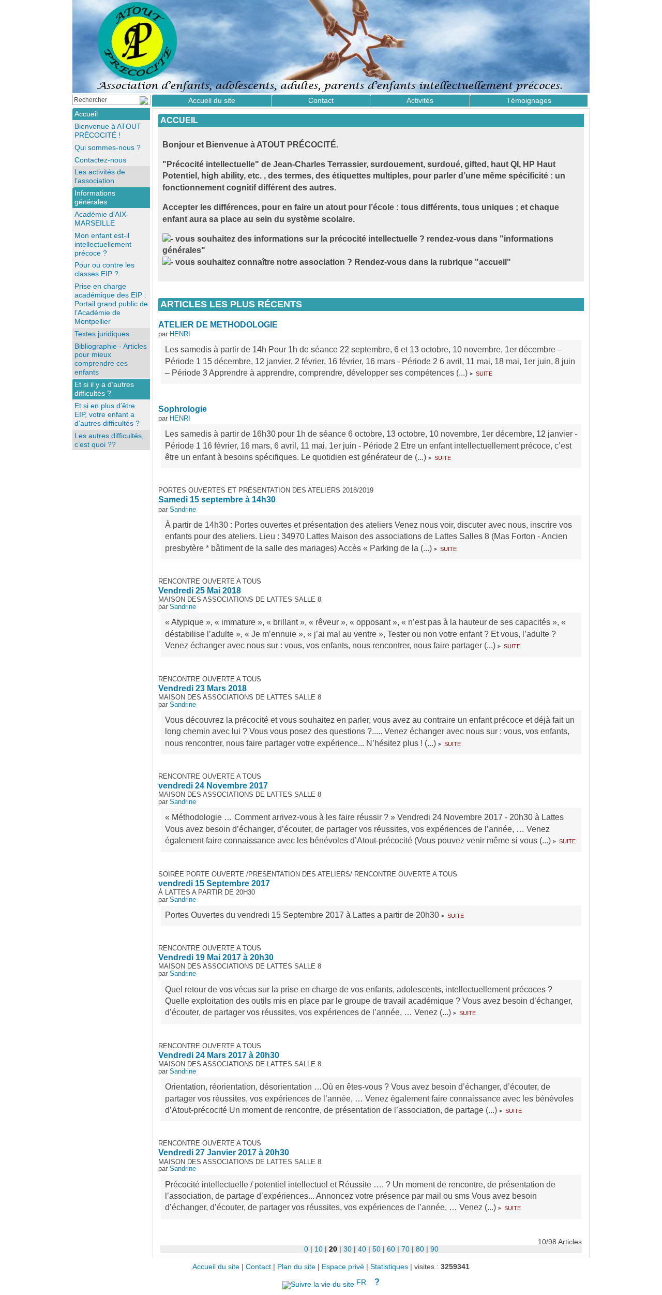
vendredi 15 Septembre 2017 (214, 883)
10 (318, 1249)
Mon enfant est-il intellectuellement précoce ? (102, 244)
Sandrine (183, 509)
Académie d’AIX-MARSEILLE (101, 218)
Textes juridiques (101, 334)
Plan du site (296, 1267)
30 (347, 1249)
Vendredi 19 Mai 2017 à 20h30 (216, 957)
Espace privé (343, 1267)
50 (376, 1249)
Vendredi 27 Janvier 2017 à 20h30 (223, 1152)
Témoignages (528, 100)
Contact (321, 100)
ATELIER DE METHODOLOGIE (218, 324)
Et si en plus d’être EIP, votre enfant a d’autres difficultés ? (107, 414)
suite (484, 372)
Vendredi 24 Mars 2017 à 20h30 (218, 1055)
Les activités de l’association (99, 176)
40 (362, 1249)
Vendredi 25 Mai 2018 (199, 590)
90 (434, 1249)
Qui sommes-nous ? (107, 147)
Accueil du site (211, 100)
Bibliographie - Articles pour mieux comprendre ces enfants (110, 359)
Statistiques (389, 1267)
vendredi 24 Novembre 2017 (213, 785)
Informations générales (94, 197)
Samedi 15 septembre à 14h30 (217, 499)
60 (391, 1249)
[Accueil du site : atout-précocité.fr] (331, 46)
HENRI (180, 334)
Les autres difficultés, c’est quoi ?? (109, 440)
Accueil (179, 120)
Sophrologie (182, 409)
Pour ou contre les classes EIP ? (104, 269)
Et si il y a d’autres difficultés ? (104, 388)
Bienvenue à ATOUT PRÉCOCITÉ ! (107, 130)
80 (420, 1249)
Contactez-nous (100, 160)
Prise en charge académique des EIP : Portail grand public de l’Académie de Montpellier (111, 303)
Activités (420, 100)
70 (405, 1249)
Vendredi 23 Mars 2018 (202, 688)
